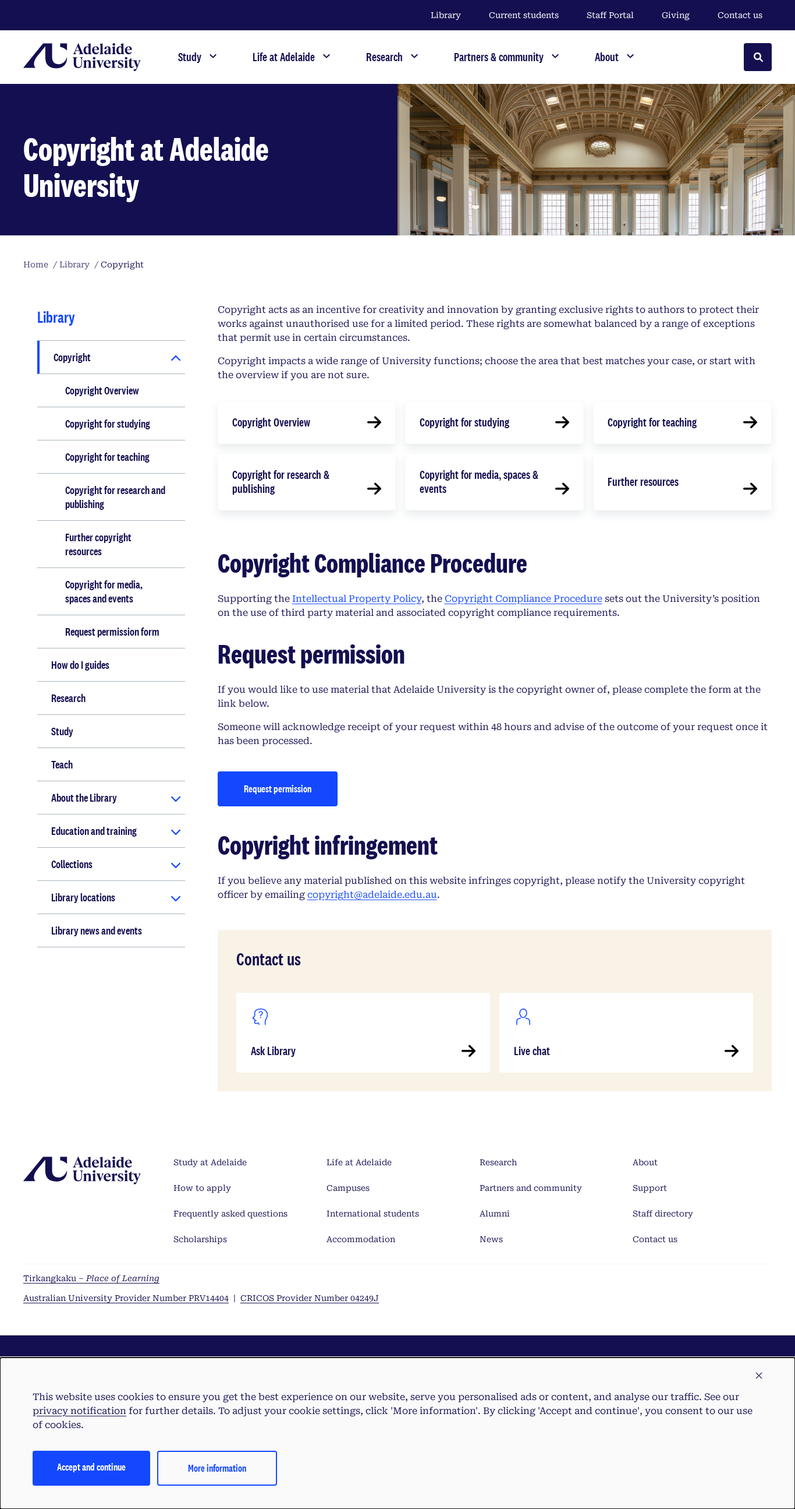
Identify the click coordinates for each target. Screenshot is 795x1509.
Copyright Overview (102, 390)
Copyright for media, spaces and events (104, 591)
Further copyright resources (98, 544)
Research (68, 698)
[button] (758, 1376)
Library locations (83, 897)
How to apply (202, 1188)
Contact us (740, 15)
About (645, 1162)
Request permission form (112, 631)
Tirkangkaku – (91, 1278)
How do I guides (80, 664)
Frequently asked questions (230, 1213)
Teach (62, 764)
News (491, 1239)
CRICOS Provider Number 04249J (309, 1298)
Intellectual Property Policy (356, 598)
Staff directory (663, 1213)
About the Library (84, 797)
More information (217, 1468)
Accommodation (360, 1239)
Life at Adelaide (359, 1162)
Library (446, 15)
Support (650, 1188)
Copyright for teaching (107, 456)
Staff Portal (610, 15)
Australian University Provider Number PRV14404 (126, 1298)
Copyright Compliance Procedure (523, 598)
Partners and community (531, 1188)
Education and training (94, 830)
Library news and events (96, 930)
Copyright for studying (107, 423)
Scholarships (200, 1239)
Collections (72, 864)
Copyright (72, 357)
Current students (524, 15)
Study (62, 731)
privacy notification (79, 1410)
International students (372, 1213)
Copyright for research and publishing (115, 497)
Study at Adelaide (210, 1162)
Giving (676, 15)
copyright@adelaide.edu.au (372, 894)
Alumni (495, 1213)
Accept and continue (91, 1466)
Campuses (348, 1188)
